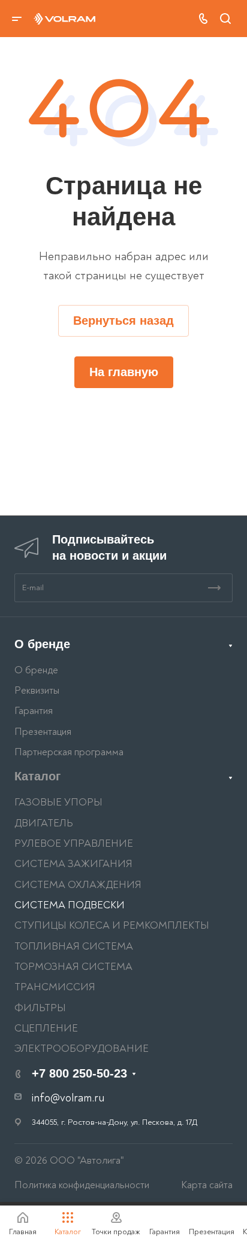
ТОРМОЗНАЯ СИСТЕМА (73, 966)
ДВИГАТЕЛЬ (43, 823)
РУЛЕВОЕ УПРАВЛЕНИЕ (73, 843)
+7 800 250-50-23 (79, 1073)
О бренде (42, 644)
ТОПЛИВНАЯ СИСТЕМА (73, 946)
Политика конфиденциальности (81, 1185)
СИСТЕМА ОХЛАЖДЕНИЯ (77, 884)
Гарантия (33, 710)
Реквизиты (36, 690)
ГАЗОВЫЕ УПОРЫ (58, 802)
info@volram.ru (68, 1098)
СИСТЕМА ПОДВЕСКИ (69, 905)
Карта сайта (207, 1185)
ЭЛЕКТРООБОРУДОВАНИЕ (81, 1048)
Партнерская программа (68, 752)
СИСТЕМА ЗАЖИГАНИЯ (73, 863)
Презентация (42, 731)
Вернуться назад (123, 320)
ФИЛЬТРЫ (40, 1008)
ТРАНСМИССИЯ (54, 987)
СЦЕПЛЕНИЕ (46, 1028)
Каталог (37, 776)
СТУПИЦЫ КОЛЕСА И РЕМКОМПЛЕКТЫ (111, 925)
